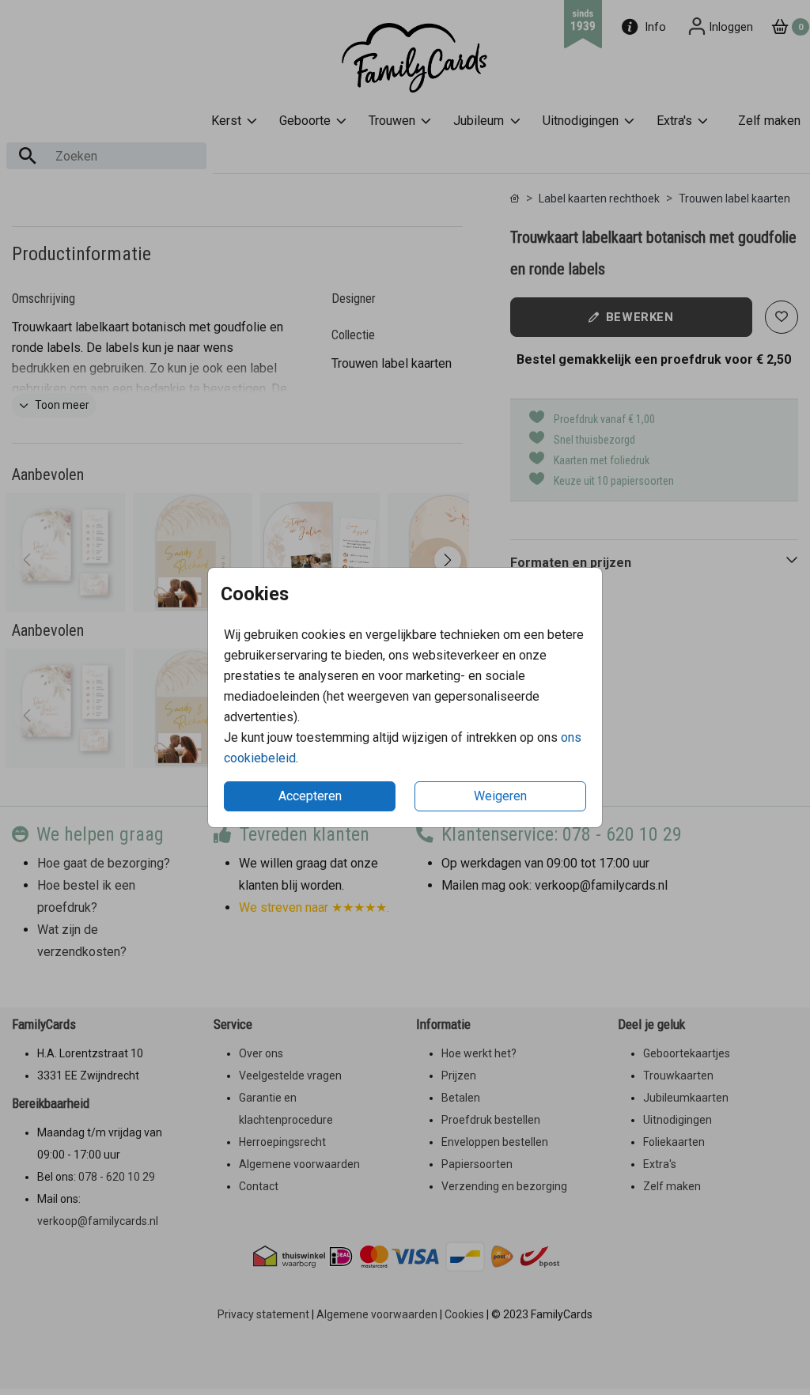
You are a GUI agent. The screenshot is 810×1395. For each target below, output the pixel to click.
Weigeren (500, 795)
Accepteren (310, 795)
